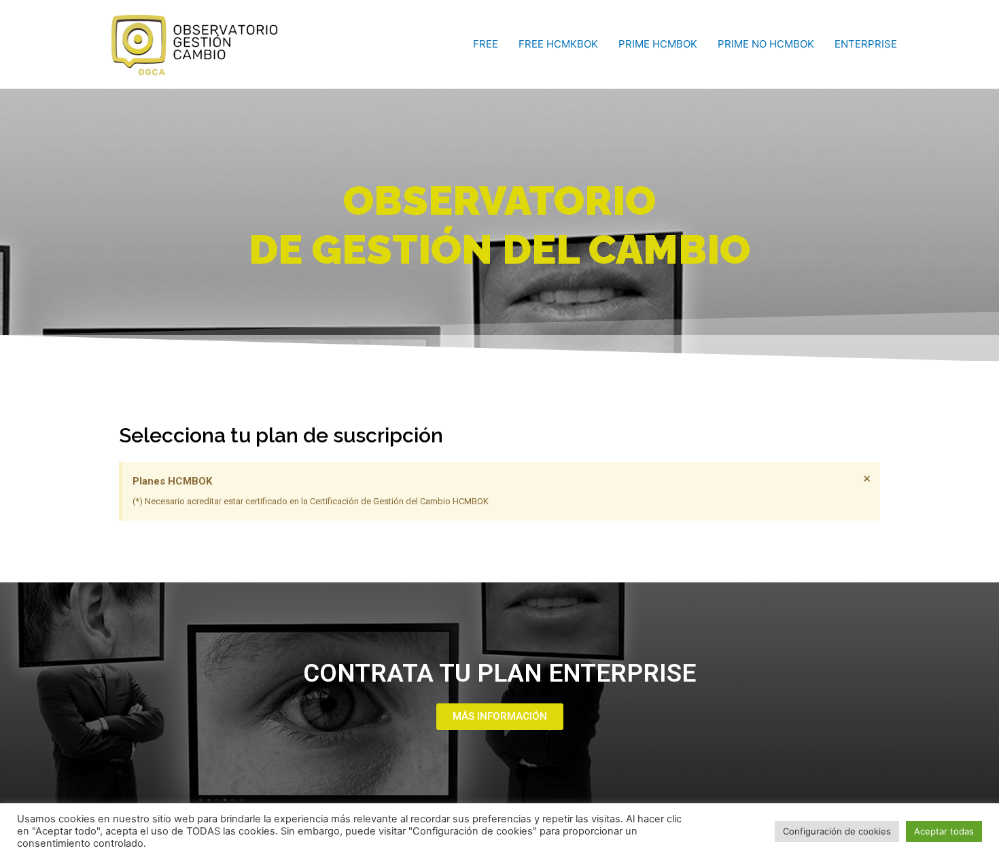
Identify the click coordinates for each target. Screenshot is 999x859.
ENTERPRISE (866, 43)
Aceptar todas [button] (944, 831)
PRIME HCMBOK (657, 43)
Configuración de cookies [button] (837, 831)
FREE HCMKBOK (558, 43)
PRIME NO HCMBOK (766, 43)
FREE (485, 43)
